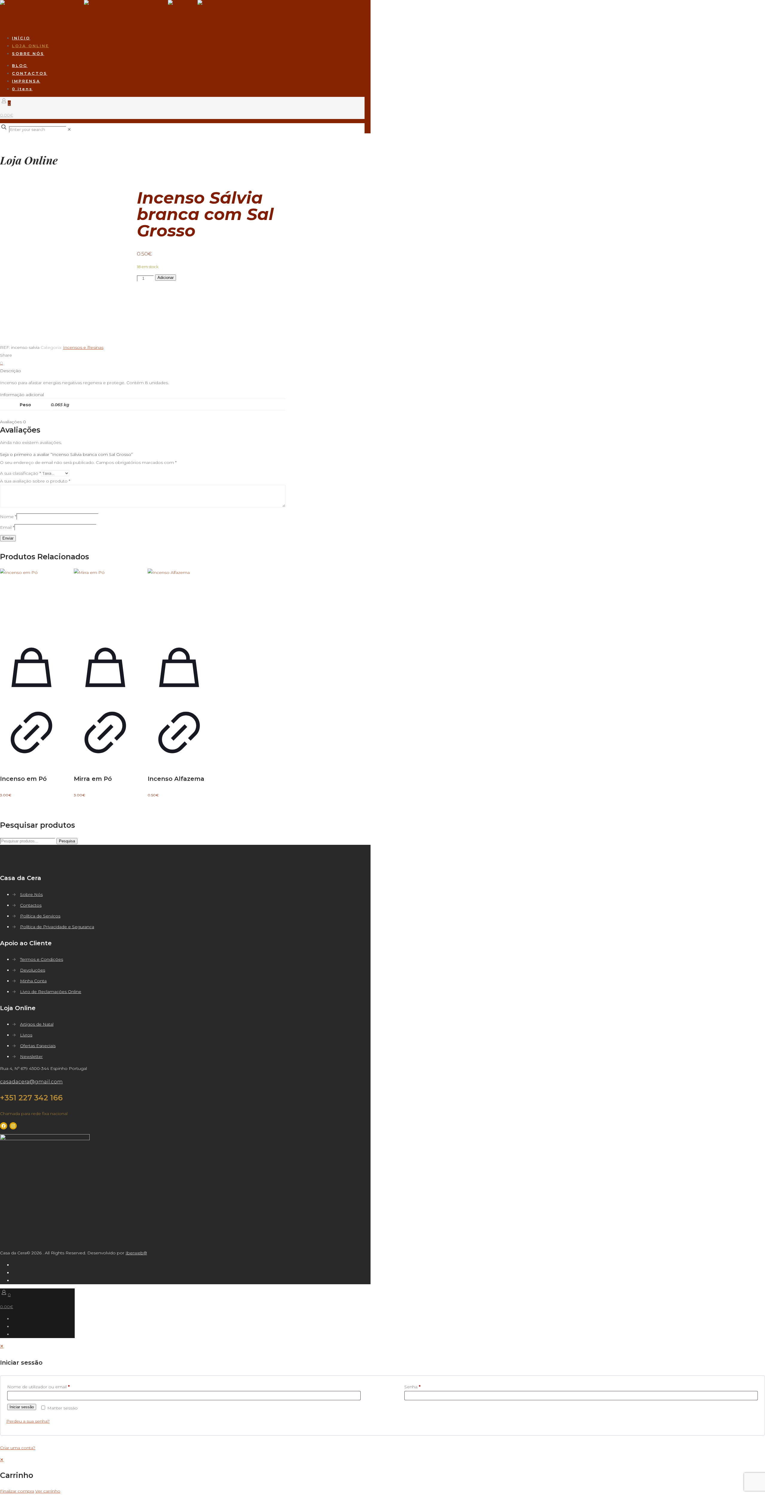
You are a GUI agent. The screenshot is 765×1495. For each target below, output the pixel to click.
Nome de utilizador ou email (38, 1386)
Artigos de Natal (36, 1024)
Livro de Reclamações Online (50, 991)
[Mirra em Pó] (105, 600)
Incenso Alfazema (176, 778)
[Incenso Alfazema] (179, 600)
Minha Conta (33, 981)
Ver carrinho (47, 1491)
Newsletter (31, 1056)
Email (7, 527)
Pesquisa (67, 841)
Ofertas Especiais (38, 1045)
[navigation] (382, 1475)
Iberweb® (136, 1253)
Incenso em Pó (23, 778)
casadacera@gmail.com (31, 1082)
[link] (69, 129)
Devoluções (32, 970)
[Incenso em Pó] (31, 600)
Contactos (31, 905)
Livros (26, 1035)
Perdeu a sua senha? (28, 1421)
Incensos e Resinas (83, 347)
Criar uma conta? (17, 1447)
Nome (8, 516)
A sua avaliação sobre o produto (35, 481)
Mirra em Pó (93, 778)
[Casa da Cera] (113, 15)
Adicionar (165, 277)
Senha (412, 1386)
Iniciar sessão (22, 1407)
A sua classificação (20, 473)
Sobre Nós (31, 894)
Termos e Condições (41, 959)
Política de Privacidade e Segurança (57, 926)
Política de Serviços (40, 916)
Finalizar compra (17, 1491)
